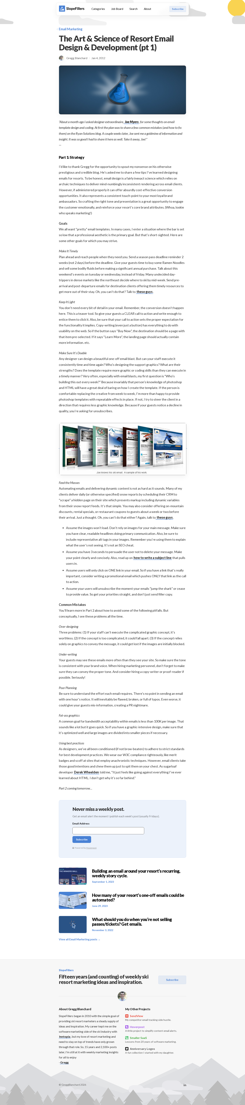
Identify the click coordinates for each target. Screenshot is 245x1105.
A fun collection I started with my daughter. (149, 1050)
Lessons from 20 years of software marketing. (150, 1039)
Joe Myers (131, 122)
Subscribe (177, 9)
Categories (98, 8)
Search (133, 8)
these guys (144, 292)
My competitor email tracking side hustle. (148, 1017)
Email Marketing (71, 29)
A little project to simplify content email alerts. (151, 1028)
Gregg (64, 1062)
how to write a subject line (152, 558)
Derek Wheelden (86, 772)
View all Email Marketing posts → (79, 939)
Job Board (117, 8)
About (147, 8)
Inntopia (64, 1036)
